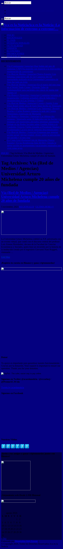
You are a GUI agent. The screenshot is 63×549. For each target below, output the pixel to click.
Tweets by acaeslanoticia (12, 387)
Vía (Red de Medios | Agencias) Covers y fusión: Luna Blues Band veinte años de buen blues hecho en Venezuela (34, 104)
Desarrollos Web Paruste (26, 541)
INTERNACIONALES (18, 43)
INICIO (10, 35)
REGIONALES (14, 37)
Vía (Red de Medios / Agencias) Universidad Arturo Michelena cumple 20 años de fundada (30, 196)
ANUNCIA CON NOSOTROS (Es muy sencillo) (30, 10)
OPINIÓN (12, 48)
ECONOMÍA (13, 51)
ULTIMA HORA (43, 207)
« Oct (3, 538)
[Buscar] (2, 3)
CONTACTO (13, 13)
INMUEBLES (14, 56)
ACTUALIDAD (15, 45)
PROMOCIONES (15, 53)
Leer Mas (5, 257)
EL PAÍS (11, 40)
